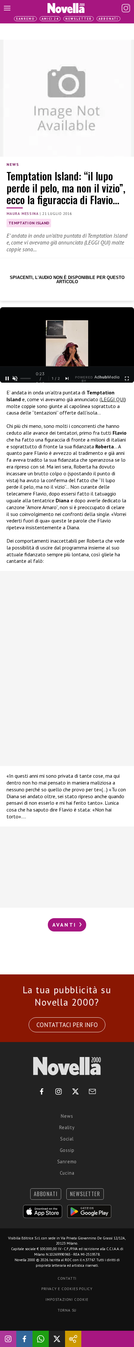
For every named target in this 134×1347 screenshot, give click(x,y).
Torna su (67, 1310)
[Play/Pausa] (7, 378)
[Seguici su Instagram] (8, 1339)
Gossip (67, 1150)
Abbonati (108, 18)
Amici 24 (50, 18)
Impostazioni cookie (67, 1299)
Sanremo (25, 18)
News (13, 164)
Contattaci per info (67, 1025)
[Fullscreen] (127, 378)
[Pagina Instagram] (126, 8)
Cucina (67, 1173)
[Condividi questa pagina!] (73, 1339)
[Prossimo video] (67, 378)
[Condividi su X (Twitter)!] (57, 1339)
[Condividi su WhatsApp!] (41, 1339)
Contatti (67, 1278)
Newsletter (78, 18)
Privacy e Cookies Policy (67, 1289)
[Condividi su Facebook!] (24, 1339)
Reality (67, 1127)
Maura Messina (22, 213)
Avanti (65, 924)
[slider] (25, 378)
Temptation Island (28, 222)
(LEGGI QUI (112, 399)
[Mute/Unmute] (15, 378)
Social (67, 1139)
